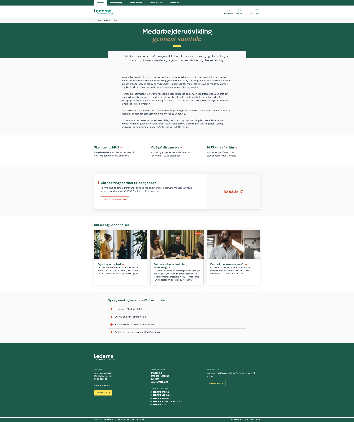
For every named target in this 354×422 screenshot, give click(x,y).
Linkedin (131, 420)
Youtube (140, 420)
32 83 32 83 (102, 379)
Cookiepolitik (236, 420)
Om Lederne (156, 373)
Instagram (120, 420)
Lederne (100, 3)
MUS (116, 20)
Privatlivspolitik (252, 420)
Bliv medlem (228, 13)
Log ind (239, 13)
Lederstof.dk (174, 3)
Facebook (108, 420)
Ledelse (106, 20)
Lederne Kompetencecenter (167, 401)
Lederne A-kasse (155, 3)
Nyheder (154, 379)
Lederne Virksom (135, 3)
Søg (250, 13)
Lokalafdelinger (159, 382)
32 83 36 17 (233, 191)
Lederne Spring (116, 3)
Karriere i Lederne (159, 376)
